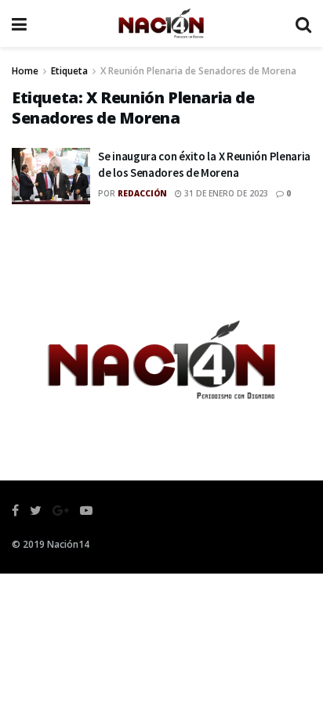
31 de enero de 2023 (225, 193)
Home (25, 70)
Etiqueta (69, 70)
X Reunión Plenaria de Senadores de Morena (198, 70)
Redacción (142, 193)
